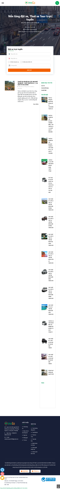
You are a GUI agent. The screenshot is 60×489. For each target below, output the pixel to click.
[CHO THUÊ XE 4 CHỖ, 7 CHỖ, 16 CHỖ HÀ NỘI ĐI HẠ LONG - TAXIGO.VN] (44, 236)
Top (58, 487)
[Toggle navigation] (3, 3)
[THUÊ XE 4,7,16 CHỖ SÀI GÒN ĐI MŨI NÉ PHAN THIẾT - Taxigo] (44, 161)
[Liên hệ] (2, 469)
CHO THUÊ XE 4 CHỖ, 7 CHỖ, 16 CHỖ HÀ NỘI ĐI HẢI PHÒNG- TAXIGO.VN (51, 204)
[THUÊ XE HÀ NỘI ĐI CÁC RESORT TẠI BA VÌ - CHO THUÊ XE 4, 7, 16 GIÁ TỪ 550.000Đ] (10, 85)
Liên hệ (25, 488)
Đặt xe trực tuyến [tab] (15, 49)
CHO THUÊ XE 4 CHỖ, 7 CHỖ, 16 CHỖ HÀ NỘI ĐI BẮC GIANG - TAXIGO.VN (51, 293)
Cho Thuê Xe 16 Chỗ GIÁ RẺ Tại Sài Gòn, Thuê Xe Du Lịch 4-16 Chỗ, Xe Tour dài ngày (50, 185)
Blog (26, 86)
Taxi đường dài (15, 488)
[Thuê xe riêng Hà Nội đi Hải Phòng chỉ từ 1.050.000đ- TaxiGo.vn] (44, 99)
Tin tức (25, 440)
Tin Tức (22, 488)
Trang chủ (2, 488)
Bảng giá (25, 437)
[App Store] (25, 471)
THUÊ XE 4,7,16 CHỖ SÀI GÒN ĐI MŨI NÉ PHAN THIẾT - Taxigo (50, 165)
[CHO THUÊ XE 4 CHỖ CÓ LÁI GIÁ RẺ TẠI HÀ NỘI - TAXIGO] (44, 356)
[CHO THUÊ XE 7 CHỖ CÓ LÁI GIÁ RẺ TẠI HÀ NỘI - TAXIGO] (44, 340)
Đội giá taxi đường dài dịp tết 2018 (51, 372)
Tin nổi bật (44, 90)
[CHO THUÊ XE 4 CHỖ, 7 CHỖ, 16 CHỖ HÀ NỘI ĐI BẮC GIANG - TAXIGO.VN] (44, 289)
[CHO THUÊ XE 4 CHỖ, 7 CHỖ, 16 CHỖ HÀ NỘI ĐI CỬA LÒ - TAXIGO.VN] (44, 254)
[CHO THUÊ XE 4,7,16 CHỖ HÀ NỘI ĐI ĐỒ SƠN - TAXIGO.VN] (44, 307)
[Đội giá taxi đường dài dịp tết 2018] (44, 372)
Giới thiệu (6, 488)
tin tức (43, 85)
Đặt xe (19, 488)
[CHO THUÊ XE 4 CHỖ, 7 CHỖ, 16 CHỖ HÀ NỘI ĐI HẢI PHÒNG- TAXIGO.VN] (44, 201)
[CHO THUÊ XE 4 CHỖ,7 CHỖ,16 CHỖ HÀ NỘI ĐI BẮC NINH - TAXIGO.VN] (44, 271)
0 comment (31, 86)
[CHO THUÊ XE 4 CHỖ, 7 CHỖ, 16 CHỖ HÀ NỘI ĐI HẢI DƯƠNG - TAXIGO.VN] (44, 218)
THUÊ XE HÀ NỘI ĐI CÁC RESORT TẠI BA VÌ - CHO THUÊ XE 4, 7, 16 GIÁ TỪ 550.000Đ (28, 83)
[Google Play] (36, 471)
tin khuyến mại (45, 88)
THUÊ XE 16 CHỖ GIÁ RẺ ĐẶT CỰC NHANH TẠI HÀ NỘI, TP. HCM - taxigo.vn (51, 326)
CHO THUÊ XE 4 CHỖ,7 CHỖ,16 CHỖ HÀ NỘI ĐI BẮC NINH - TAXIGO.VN (50, 275)
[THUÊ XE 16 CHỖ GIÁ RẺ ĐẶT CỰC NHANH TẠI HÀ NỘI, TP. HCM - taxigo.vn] (44, 323)
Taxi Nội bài (35, 432)
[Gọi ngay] (57, 3)
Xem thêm (35, 104)
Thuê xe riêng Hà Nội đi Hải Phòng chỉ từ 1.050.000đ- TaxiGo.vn (51, 103)
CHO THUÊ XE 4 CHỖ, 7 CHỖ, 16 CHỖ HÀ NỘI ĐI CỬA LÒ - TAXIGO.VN (51, 257)
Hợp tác (25, 435)
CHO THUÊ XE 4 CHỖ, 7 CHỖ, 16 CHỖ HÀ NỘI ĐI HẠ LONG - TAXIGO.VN (51, 240)
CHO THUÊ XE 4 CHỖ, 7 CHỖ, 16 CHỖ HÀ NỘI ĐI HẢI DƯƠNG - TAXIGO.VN (51, 222)
